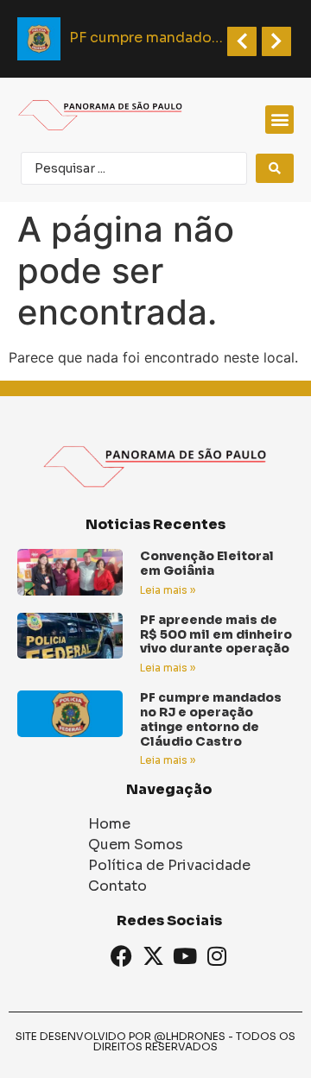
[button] (279, 119)
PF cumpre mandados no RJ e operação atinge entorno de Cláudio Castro (211, 719)
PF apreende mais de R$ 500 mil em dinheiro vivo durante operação (216, 634)
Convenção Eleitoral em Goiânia (207, 563)
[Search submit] (275, 168)
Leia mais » (167, 589)
